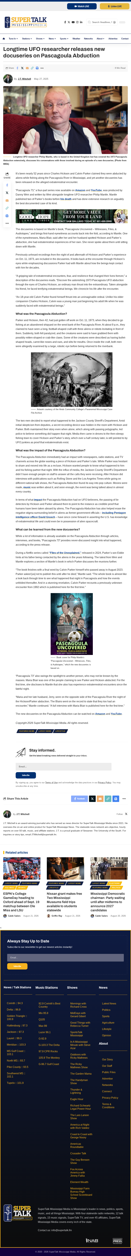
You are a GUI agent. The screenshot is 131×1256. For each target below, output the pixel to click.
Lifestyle (60, 731)
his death (66, 199)
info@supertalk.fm (61, 1230)
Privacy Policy (104, 782)
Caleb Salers (14, 916)
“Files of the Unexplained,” (65, 552)
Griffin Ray (57, 916)
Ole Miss (9, 888)
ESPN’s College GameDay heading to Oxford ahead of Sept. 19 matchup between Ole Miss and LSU (21, 902)
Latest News (45, 731)
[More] (42, 68)
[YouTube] (73, 22)
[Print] (37, 68)
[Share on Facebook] (17, 68)
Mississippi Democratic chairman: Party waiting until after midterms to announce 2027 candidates (108, 902)
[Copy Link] (32, 68)
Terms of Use (51, 782)
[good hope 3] (72, 216)
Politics (116, 888)
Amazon (80, 190)
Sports (22, 888)
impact (38, 499)
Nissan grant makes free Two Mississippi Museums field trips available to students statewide (64, 902)
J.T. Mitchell (24, 78)
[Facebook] (65, 22)
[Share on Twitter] (22, 68)
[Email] (27, 68)
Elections (114, 883)
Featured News (26, 731)
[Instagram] (77, 22)
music (27, 487)
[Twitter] (69, 22)
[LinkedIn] (81, 22)
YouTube (96, 190)
